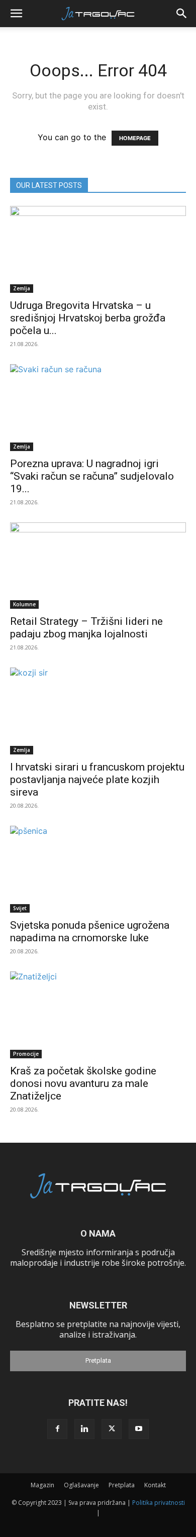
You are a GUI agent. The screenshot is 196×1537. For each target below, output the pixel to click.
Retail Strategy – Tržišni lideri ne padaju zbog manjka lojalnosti (86, 627)
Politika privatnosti (158, 1502)
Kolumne (24, 604)
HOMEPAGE (135, 138)
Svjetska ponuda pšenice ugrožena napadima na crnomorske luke (89, 931)
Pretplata (98, 1360)
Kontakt (155, 1485)
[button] (16, 13)
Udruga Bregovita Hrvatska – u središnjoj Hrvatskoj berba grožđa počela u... (87, 318)
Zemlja (21, 288)
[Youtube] (139, 1429)
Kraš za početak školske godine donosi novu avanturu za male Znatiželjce (83, 1083)
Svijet (20, 908)
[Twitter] (112, 1429)
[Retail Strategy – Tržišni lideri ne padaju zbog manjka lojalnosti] (98, 565)
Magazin (42, 1485)
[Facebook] (57, 1429)
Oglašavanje (81, 1485)
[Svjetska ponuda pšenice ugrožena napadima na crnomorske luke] (98, 869)
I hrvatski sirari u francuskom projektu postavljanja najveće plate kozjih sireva (97, 779)
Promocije (26, 1053)
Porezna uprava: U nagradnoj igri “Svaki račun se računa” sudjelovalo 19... (92, 476)
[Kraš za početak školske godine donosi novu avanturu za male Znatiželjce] (98, 1014)
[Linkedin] (84, 1429)
